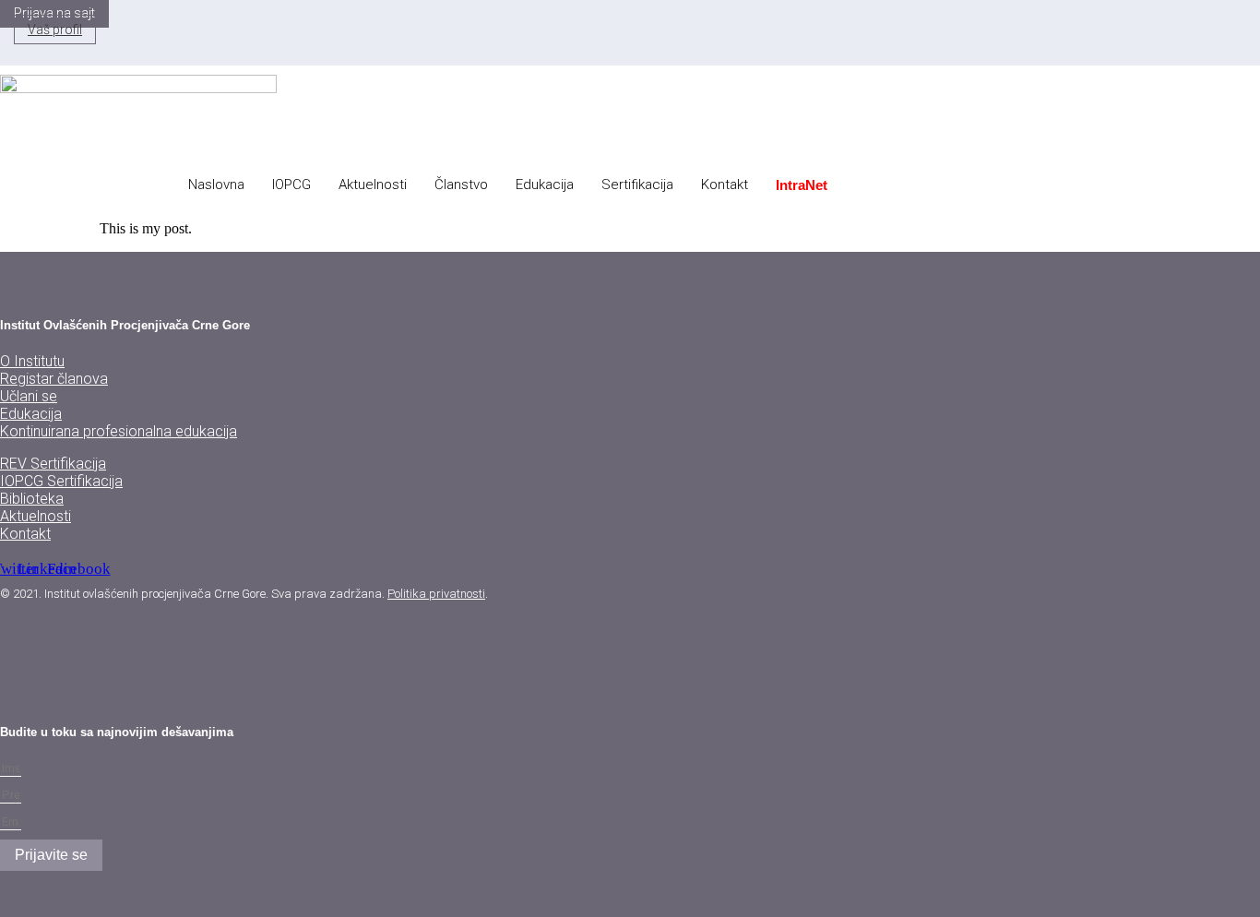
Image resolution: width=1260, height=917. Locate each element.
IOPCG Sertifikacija (61, 481)
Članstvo (461, 184)
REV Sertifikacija (53, 463)
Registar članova (54, 378)
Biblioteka (32, 498)
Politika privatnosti (436, 594)
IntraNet (801, 185)
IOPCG (291, 184)
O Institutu (32, 361)
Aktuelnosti (373, 184)
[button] (532, 49)
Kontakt (724, 184)
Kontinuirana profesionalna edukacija (118, 431)
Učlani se (28, 396)
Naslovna (216, 184)
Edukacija (545, 184)
